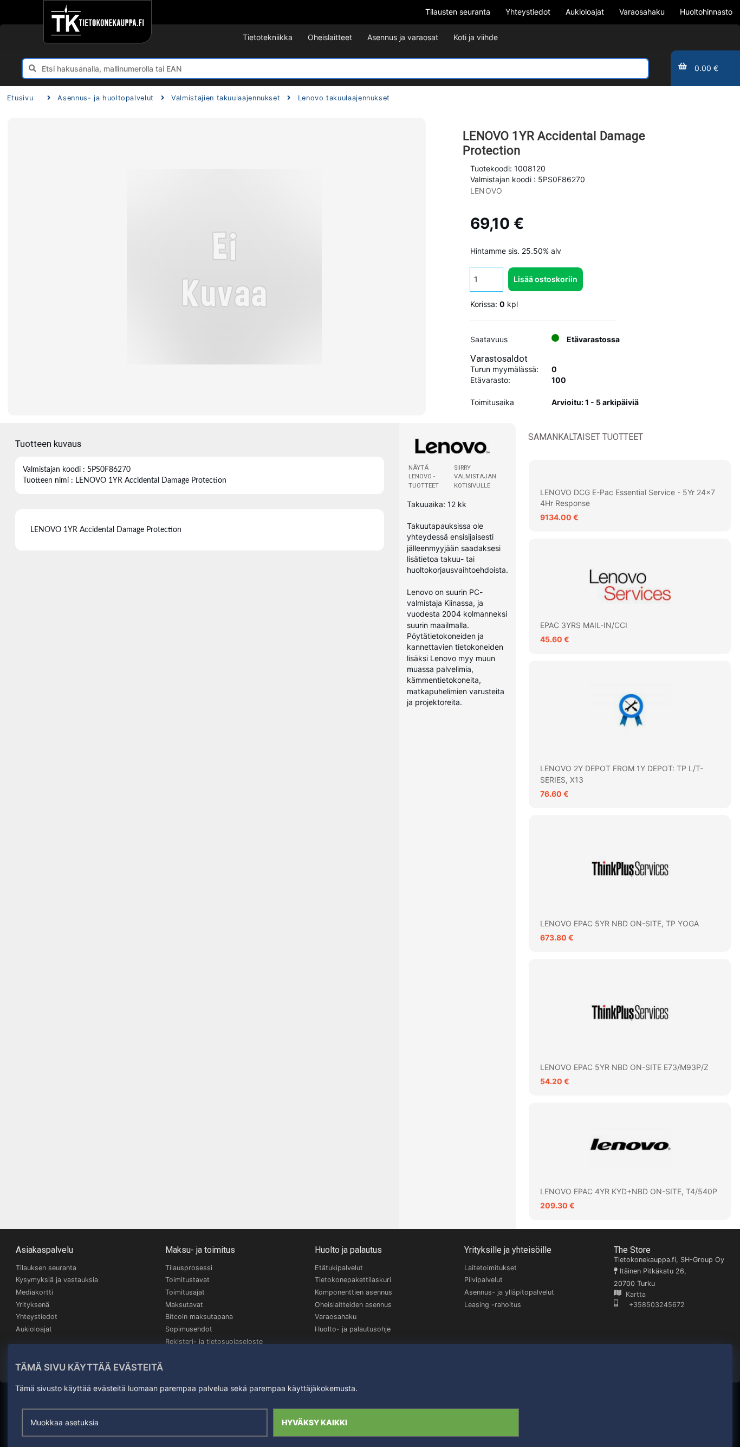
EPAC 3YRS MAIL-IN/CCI (583, 625)
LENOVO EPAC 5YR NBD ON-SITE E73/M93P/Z (624, 1067)
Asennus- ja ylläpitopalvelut (509, 1292)
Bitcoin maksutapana (199, 1316)
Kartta (633, 1294)
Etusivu (20, 98)
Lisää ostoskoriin (545, 279)
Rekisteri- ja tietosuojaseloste (214, 1341)
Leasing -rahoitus (492, 1305)
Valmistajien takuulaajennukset (225, 98)
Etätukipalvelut (339, 1268)
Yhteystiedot (36, 1316)
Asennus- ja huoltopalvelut (105, 98)
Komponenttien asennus (353, 1292)
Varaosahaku (335, 1316)
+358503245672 (651, 1305)
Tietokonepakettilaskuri (353, 1280)
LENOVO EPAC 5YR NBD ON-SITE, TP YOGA (619, 923)
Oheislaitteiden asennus (353, 1305)
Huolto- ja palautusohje (353, 1329)
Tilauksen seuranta (46, 1268)
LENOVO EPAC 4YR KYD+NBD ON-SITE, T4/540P (628, 1191)
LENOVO (486, 190)
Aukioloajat (34, 1329)
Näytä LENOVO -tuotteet (423, 476)
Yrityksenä (32, 1305)
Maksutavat (184, 1305)
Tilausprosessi (188, 1268)
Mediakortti (34, 1292)
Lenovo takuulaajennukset (344, 98)
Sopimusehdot (188, 1329)
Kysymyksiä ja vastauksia (57, 1280)
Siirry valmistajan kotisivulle (475, 476)
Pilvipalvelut (483, 1280)
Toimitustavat (187, 1280)
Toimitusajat (185, 1292)
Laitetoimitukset (490, 1268)
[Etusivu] (97, 22)
